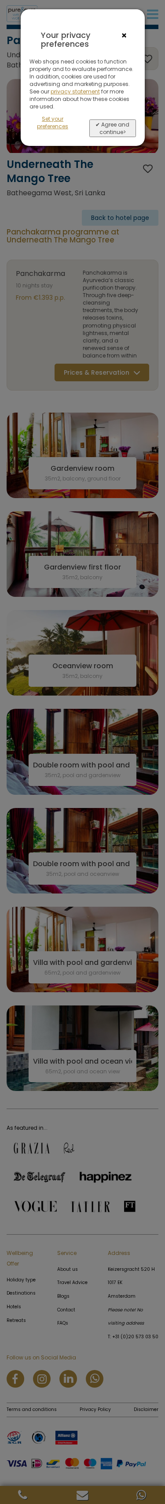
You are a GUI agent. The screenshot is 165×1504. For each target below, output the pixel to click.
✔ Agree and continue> (112, 128)
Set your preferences (52, 122)
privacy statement (75, 91)
